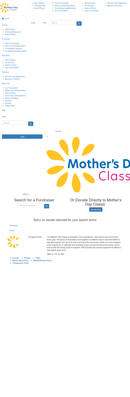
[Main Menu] (47, 136)
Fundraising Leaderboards (15, 51)
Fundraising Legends (13, 48)
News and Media (12, 98)
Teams (12, 230)
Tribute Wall (9, 105)
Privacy (27, 258)
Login (22, 136)
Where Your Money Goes (15, 90)
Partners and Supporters (15, 76)
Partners (5, 72)
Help (4, 110)
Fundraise (6, 39)
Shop (4, 116)
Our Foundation (11, 88)
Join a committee (12, 67)
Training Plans (40, 5)
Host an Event (90, 8)
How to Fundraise (12, 43)
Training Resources (13, 32)
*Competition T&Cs (20, 263)
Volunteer (6, 55)
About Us (5, 83)
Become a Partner (12, 79)
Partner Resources (20, 260)
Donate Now (96, 209)
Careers (8, 100)
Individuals (13, 225)
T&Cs (38, 258)
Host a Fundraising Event (15, 46)
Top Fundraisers (61, 10)
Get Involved (10, 60)
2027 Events (10, 29)
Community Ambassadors (15, 95)
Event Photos (10, 34)
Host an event (10, 65)
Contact (8, 103)
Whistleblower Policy (42, 260)
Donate (58, 131)
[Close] (29, 194)
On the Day (9, 62)
